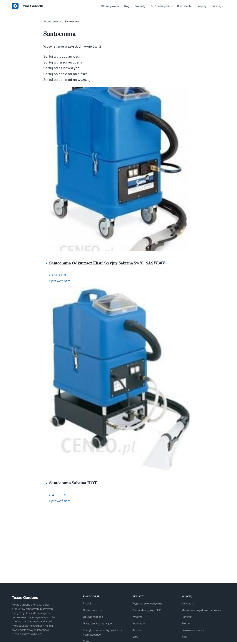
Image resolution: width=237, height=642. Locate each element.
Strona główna (110, 6)
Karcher (137, 630)
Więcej (202, 6)
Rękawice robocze (193, 630)
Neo (184, 636)
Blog (126, 6)
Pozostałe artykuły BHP (146, 610)
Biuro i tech (184, 6)
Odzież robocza (92, 610)
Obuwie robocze (93, 616)
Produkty (140, 6)
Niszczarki (188, 603)
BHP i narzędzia (160, 6)
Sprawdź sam (60, 281)
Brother (186, 623)
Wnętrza (137, 616)
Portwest (187, 616)
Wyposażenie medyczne (147, 603)
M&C (135, 636)
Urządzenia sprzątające (97, 623)
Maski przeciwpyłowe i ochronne (201, 610)
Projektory (138, 623)
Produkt (88, 603)
